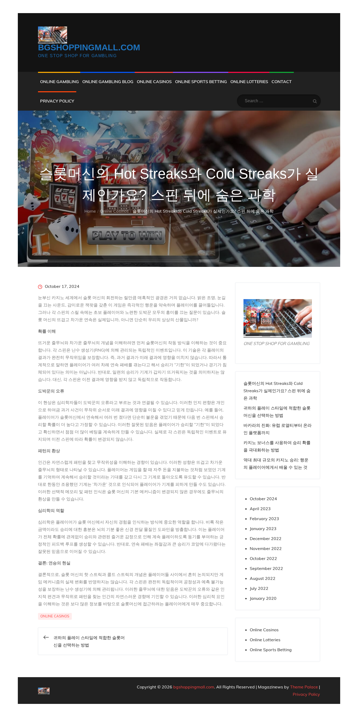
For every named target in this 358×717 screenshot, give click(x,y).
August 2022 (262, 578)
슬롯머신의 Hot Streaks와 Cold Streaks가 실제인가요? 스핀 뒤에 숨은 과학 (277, 391)
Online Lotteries (249, 81)
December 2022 (265, 538)
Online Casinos (154, 81)
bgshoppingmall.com (89, 47)
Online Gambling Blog (107, 81)
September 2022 (266, 568)
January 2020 (263, 598)
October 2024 (263, 498)
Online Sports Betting (201, 81)
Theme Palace (304, 686)
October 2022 (263, 558)
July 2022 (259, 588)
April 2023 (260, 508)
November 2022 (266, 548)
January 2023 (263, 528)
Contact (282, 81)
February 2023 (264, 518)
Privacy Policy (57, 101)
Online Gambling (59, 81)
